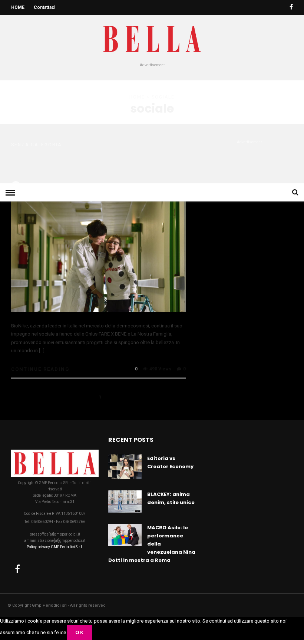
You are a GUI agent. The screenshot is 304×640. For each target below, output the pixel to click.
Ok (79, 632)
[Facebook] (17, 569)
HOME (17, 7)
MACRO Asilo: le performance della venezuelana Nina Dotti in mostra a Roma (151, 544)
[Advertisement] (152, 124)
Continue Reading (40, 369)
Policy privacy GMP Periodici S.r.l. (55, 547)
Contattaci (44, 7)
